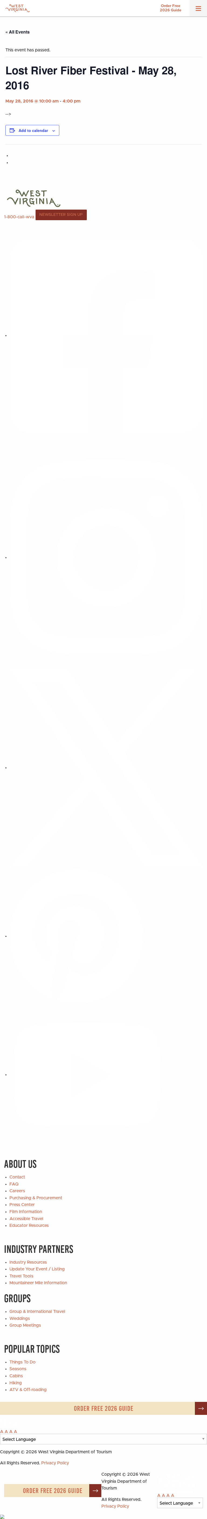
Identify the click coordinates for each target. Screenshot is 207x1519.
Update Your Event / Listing (37, 1269)
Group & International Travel (37, 1311)
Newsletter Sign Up (61, 215)
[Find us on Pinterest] (76, 936)
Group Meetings (25, 1325)
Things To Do (22, 1362)
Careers (17, 1191)
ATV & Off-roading (28, 1390)
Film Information (25, 1212)
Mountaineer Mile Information (38, 1283)
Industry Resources (28, 1262)
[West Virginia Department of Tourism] (17, 8)
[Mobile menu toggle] (198, 10)
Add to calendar (33, 130)
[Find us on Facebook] (106, 335)
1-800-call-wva (19, 216)
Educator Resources (29, 1225)
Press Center (22, 1205)
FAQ (14, 1184)
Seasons (17, 1369)
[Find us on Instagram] (106, 557)
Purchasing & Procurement (35, 1198)
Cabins (16, 1376)
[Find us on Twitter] (106, 767)
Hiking (15, 1383)
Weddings (19, 1318)
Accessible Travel (26, 1219)
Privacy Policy (55, 1463)
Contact (17, 1177)
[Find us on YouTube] (87, 1074)
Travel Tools (21, 1276)
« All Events (17, 32)
